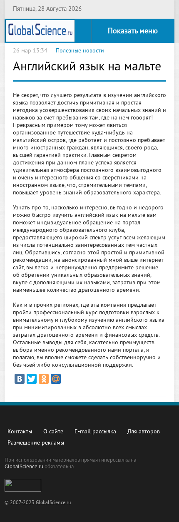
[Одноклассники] (44, 379)
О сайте (53, 431)
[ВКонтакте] (20, 379)
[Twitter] (32, 379)
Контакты (19, 431)
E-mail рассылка (95, 431)
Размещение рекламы (35, 443)
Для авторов (143, 431)
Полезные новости (80, 51)
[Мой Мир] (56, 379)
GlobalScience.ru (24, 467)
